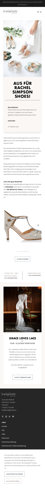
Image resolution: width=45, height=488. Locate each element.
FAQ (3, 430)
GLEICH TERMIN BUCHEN (22, 377)
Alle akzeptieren (12, 481)
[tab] (17, 251)
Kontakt (4, 426)
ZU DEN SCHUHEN (22, 259)
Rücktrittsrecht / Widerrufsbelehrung (14, 446)
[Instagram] (6, 416)
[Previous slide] (7, 225)
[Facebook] (2, 416)
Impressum (5, 438)
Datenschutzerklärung (9, 442)
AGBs (3, 434)
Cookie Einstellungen (14, 474)
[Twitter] (9, 416)
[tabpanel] (23, 225)
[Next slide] (38, 225)
